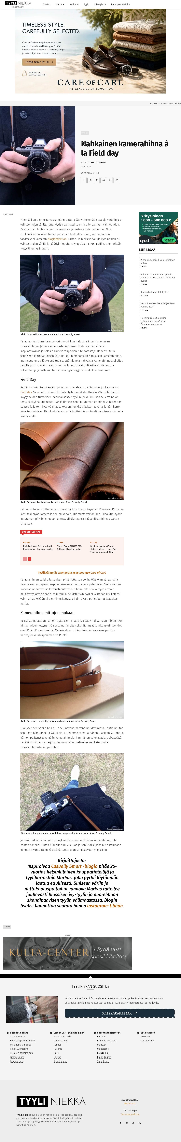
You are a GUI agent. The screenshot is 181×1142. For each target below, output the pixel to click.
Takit (56, 1052)
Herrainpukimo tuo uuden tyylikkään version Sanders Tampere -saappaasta (154, 321)
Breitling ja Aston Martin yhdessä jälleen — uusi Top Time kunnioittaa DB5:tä (103, 549)
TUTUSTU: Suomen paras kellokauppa (146, 103)
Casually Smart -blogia (74, 866)
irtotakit (67, 1036)
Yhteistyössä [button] (148, 1032)
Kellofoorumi (148, 1040)
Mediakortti (130, 1103)
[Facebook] (84, 180)
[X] (90, 180)
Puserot (58, 1048)
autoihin (20, 1118)
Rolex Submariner (19, 1048)
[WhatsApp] (103, 180)
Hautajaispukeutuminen (23, 1040)
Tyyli (85, 133)
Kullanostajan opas (20, 1044)
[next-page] (29, 559)
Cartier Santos (17, 1036)
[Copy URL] (116, 180)
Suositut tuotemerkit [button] (108, 1032)
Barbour (101, 1036)
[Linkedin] (110, 180)
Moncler (101, 1044)
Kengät (57, 1044)
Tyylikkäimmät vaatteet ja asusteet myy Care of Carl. (72, 572)
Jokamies (145, 1036)
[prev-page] (25, 559)
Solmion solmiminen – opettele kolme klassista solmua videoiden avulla (158, 277)
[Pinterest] (97, 180)
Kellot (26, 542)
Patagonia (102, 1052)
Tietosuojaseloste (130, 1114)
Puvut (57, 1036)
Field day (26, 392)
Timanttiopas (17, 1057)
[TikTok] (133, 1123)
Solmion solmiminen (21, 1052)
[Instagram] (126, 1123)
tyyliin (37, 1118)
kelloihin (78, 1115)
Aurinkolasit (60, 1061)
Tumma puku (17, 1061)
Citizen (60, 542)
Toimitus (101, 162)
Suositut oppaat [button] (19, 1032)
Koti (5, 214)
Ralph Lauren (104, 1057)
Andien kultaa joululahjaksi (154, 292)
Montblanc (103, 1048)
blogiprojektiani (57, 239)
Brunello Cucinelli (106, 1040)
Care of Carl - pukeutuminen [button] (69, 1032)
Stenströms (103, 1061)
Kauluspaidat (61, 1040)
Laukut (57, 1057)
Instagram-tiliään (105, 905)
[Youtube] (139, 1123)
